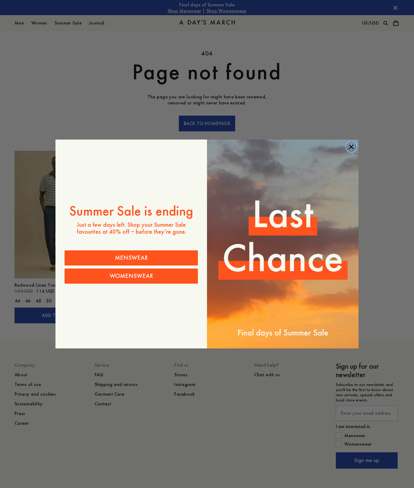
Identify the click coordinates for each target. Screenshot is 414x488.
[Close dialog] (351, 147)
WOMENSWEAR (131, 275)
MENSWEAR (131, 257)
